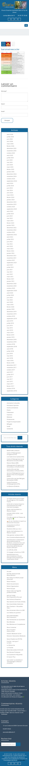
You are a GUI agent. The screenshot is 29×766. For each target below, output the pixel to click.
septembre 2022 (12, 234)
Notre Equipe (11, 588)
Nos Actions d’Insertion (14, 599)
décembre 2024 (11, 174)
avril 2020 (10, 302)
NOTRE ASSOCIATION (13, 574)
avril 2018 (10, 358)
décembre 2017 (11, 365)
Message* (4, 91)
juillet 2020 (10, 295)
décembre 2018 (11, 339)
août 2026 (10, 134)
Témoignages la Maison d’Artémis (14, 662)
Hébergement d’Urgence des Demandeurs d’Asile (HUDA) (15, 466)
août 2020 (10, 293)
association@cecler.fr (9, 732)
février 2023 (10, 223)
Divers (9, 410)
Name (3, 104)
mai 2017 (10, 379)
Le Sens (9, 643)
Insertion (9, 415)
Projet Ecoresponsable (13, 422)
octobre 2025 (11, 153)
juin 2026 (10, 139)
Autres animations (12, 408)
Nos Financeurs (11, 617)
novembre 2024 (11, 176)
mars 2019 (10, 332)
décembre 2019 (11, 311)
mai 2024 (10, 190)
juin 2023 (10, 216)
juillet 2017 (10, 374)
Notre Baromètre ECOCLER (15, 650)
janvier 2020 (10, 309)
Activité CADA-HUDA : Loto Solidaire (15, 514)
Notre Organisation (13, 586)
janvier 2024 (10, 199)
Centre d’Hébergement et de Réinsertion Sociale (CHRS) (15, 459)
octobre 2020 (11, 288)
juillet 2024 (10, 185)
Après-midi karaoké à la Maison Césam (14, 510)
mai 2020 (10, 300)
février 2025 (10, 169)
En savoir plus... (22, 760)
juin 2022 (10, 241)
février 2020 (10, 307)
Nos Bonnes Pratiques (13, 652)
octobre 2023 (11, 206)
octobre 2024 (11, 178)
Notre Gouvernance (13, 584)
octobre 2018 (11, 344)
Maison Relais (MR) (12, 463)
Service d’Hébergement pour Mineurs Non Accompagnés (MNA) (15, 474)
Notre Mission (11, 575)
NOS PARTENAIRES (12, 616)
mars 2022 (10, 248)
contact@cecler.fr (9, 15)
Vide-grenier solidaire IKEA (15, 535)
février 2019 (10, 335)
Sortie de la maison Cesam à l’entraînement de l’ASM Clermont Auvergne (15, 505)
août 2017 (10, 372)
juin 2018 (10, 353)
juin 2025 (10, 160)
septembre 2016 (12, 391)
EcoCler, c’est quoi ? (13, 641)
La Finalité (10, 647)
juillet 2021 (10, 267)
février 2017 (10, 386)
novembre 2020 (11, 286)
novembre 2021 (11, 258)
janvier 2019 (10, 337)
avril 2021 (10, 274)
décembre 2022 (11, 227)
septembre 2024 (12, 181)
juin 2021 (10, 269)
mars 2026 (10, 144)
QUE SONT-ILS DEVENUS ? (15, 660)
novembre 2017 (11, 367)
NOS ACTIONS (11, 595)
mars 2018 (10, 360)
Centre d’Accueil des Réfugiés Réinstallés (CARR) (16, 479)
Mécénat (9, 417)
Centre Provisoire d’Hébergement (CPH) (13, 483)
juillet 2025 (10, 157)
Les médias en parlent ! (14, 612)
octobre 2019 (11, 316)
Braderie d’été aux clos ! (14, 529)
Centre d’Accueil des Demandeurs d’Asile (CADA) (15, 470)
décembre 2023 (11, 202)
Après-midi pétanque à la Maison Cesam (15, 532)
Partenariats (10, 419)
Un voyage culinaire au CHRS (15, 552)
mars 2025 (10, 167)
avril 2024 (10, 192)
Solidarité (10, 429)
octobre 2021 (11, 260)
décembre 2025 (11, 148)
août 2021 (10, 265)
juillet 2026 (10, 137)
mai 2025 (10, 162)
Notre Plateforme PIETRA (14, 639)
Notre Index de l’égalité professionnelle (14, 591)
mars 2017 (10, 384)
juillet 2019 (10, 323)
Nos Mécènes (11, 622)
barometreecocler (10, 49)
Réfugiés (9, 424)
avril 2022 (10, 246)
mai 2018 (10, 356)
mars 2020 (10, 304)
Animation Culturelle (13, 403)
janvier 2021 (10, 281)
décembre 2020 (11, 283)
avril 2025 (10, 164)
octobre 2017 (11, 370)
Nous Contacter (11, 627)
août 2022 (10, 237)
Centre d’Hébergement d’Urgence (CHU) (14, 453)
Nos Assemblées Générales (15, 604)
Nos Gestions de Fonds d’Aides (16, 602)
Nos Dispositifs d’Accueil (14, 597)
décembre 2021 (11, 255)
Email (3, 111)
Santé (8, 426)
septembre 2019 (12, 318)
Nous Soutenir (11, 629)
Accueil (9, 571)
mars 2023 (10, 220)
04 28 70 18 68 (22, 15)
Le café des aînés (12, 550)
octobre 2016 (11, 388)
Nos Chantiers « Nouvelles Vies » (15, 607)
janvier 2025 (10, 171)
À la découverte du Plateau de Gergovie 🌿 (16, 518)
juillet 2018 (10, 351)
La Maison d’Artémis (13, 486)
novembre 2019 (11, 314)
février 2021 (10, 279)
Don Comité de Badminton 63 (16, 537)
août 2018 (10, 349)
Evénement (10, 412)
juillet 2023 (10, 213)
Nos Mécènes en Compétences (16, 624)
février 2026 (10, 146)
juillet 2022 (10, 239)
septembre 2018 (12, 346)
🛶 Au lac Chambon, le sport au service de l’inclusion (16, 521)
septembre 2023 (12, 209)
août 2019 (10, 321)
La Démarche (11, 645)
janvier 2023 (10, 225)
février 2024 (10, 197)
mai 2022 (10, 244)
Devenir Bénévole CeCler (14, 633)
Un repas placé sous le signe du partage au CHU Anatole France (15, 500)
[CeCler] (14, 5)
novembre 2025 (11, 151)
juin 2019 (10, 325)
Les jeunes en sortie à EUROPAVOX (13, 525)
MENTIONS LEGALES (13, 450)
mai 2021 (10, 272)
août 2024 (10, 183)
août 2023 (10, 211)
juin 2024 (10, 188)
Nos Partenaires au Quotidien (16, 619)
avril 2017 (10, 381)
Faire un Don (11, 631)
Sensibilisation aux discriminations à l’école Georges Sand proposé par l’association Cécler (15, 557)
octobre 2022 (11, 232)
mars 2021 (10, 276)
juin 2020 (10, 297)
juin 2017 (10, 377)
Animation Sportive (13, 405)
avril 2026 (10, 141)
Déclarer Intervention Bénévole (16, 636)
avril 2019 (10, 330)
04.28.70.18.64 (7, 729)
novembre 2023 (11, 204)
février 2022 (10, 251)
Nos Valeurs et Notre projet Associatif (15, 578)
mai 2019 (10, 328)
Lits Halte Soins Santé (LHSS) (15, 457)
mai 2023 (10, 218)
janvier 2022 (10, 253)
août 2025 (10, 155)
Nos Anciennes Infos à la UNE (16, 610)
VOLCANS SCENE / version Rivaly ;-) (17, 710)
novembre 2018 (11, 342)
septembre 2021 (12, 262)
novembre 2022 (11, 230)
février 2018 (10, 363)
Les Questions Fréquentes (15, 654)
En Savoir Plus (11, 657)
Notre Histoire (11, 581)
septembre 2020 (12, 290)
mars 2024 (10, 195)
